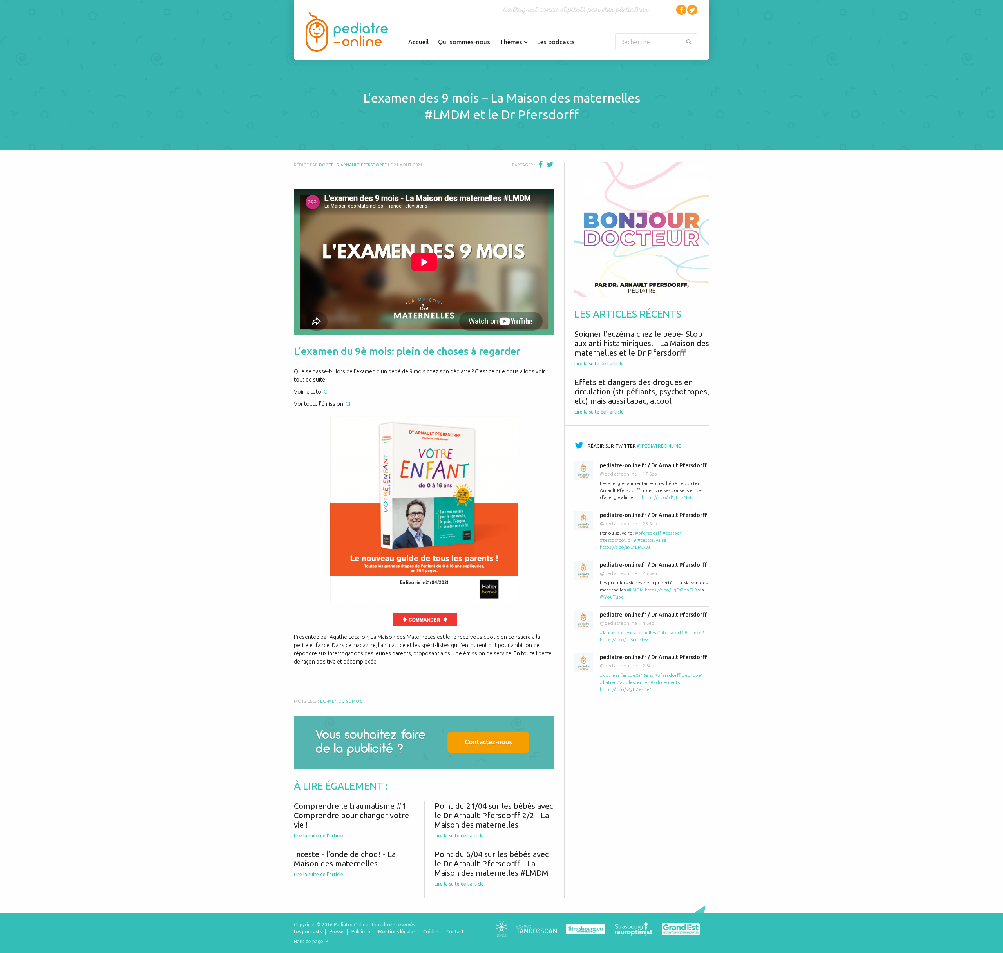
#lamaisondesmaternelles (628, 632)
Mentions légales (396, 931)
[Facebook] (681, 10)
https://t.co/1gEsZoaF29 (671, 589)
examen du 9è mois (341, 701)
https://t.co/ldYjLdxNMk (667, 497)
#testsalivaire (651, 540)
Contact (455, 931)
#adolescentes (633, 682)
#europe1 (693, 675)
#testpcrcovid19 (618, 540)
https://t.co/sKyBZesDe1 (626, 689)
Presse (337, 931)
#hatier (608, 682)
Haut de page (309, 941)
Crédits (430, 931)
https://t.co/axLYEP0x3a (625, 547)
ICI (325, 392)
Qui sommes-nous (464, 41)
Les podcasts (556, 41)
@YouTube (612, 596)
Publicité (360, 931)
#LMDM (635, 589)
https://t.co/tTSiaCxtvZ (624, 639)
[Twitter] (692, 10)
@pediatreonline (659, 445)
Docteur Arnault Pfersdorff (353, 165)
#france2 (694, 632)
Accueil (418, 41)
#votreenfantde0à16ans (626, 675)
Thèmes (512, 41)
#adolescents (665, 682)
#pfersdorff (648, 532)
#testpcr (672, 532)
